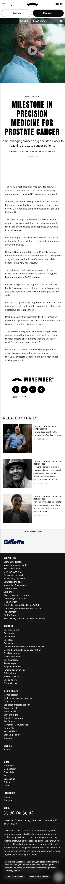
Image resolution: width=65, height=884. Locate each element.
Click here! (12, 813)
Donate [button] (45, 14)
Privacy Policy (13, 871)
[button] (3, 4)
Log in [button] (59, 4)
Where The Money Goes (42, 151)
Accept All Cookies (38, 877)
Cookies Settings (15, 877)
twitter (25, 813)
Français (39, 21)
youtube (18, 813)
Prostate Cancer (18, 151)
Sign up (17, 13)
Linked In (31, 813)
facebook (6, 813)
